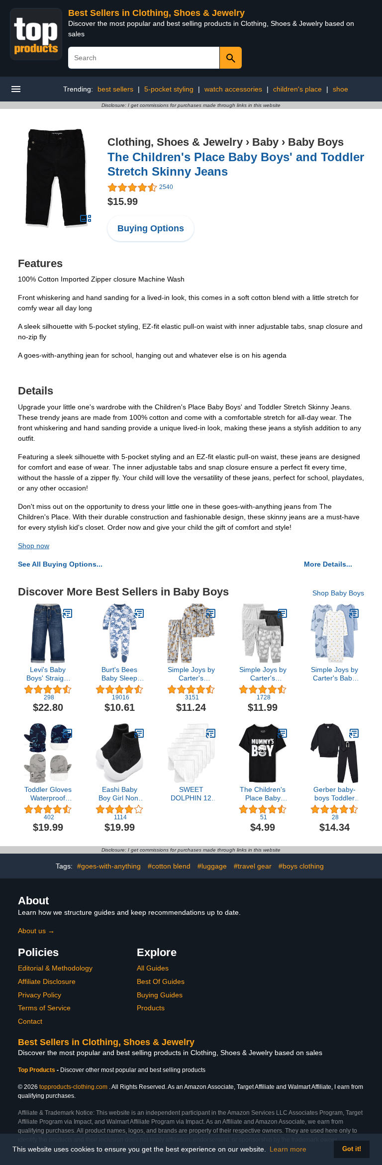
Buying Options (150, 228)
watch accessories (233, 89)
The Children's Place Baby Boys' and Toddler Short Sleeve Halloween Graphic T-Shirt (262, 793)
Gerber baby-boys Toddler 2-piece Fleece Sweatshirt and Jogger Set (334, 793)
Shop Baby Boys (338, 593)
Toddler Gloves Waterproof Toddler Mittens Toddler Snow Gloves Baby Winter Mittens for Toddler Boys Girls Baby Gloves (48, 793)
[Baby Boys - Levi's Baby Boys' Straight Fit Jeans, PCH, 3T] (68, 613)
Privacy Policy (39, 995)
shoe (340, 89)
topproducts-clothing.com (73, 1086)
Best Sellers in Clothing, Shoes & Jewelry (156, 13)
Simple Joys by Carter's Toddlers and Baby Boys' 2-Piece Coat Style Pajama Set (191, 674)
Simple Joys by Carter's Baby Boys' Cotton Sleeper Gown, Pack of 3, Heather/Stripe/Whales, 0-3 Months (334, 674)
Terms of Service (44, 1008)
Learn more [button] (288, 1149)
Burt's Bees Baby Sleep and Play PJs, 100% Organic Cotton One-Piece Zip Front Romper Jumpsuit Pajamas (119, 674)
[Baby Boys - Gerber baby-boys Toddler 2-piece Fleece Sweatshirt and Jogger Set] (354, 733)
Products (151, 1008)
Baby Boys (316, 142)
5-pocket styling (168, 89)
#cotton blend (169, 866)
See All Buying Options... (60, 564)
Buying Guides (160, 995)
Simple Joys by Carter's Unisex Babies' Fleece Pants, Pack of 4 (262, 674)
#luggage (212, 866)
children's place (297, 89)
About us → (36, 931)
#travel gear (253, 866)
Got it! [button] (351, 1149)
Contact (30, 1021)
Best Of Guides (161, 981)
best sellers (115, 89)
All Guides (153, 968)
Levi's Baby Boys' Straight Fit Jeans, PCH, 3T (48, 674)
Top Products (37, 1070)
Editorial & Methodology (55, 968)
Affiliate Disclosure (47, 981)
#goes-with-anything (109, 866)
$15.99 (122, 201)
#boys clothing (301, 866)
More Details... (328, 564)
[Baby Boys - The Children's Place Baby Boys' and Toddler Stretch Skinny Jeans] (56, 178)
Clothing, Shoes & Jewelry (175, 142)
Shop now (33, 546)
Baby (265, 142)
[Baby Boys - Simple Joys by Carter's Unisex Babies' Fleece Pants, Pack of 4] (282, 613)
